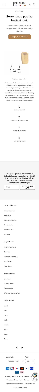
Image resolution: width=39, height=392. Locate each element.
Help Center (8, 266)
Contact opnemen (10, 247)
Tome (6, 339)
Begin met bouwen (19, 37)
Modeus (26, 377)
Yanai (6, 306)
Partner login (8, 288)
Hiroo (6, 315)
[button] (4, 4)
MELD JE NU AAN (27, 187)
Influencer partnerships (12, 293)
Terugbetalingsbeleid (14, 380)
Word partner (8, 284)
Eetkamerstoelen (9, 211)
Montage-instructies (10, 257)
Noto (5, 329)
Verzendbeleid (30, 383)
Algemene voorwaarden (14, 383)
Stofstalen (7, 234)
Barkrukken (7, 215)
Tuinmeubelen (8, 230)
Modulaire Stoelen (10, 220)
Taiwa (6, 334)
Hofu (5, 311)
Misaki (6, 325)
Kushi (6, 320)
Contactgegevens (20, 387)
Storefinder (8, 261)
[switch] (35, 379)
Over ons (7, 252)
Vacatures (7, 279)
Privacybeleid (29, 380)
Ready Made (8, 225)
